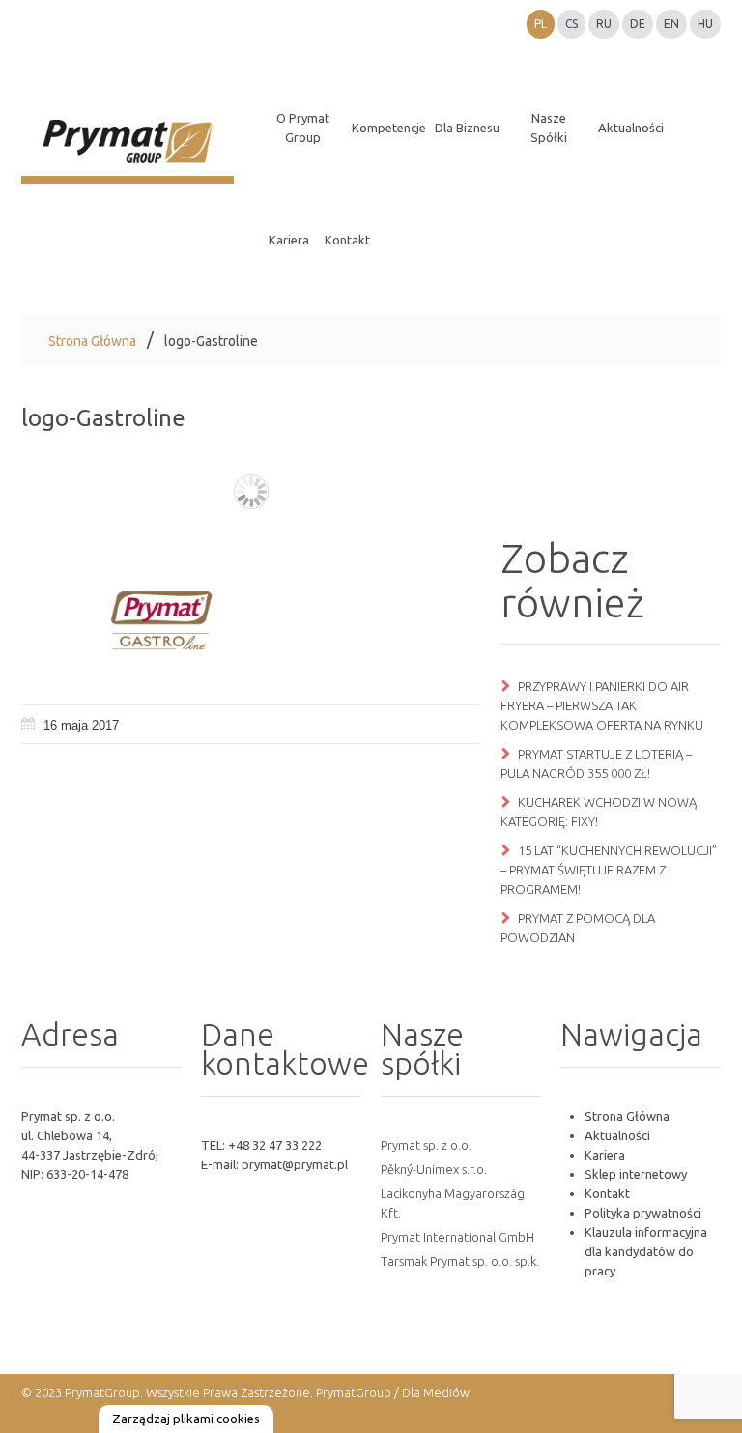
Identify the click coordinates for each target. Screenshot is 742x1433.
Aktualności (617, 1135)
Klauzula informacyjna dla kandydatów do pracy (646, 1251)
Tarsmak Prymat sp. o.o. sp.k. (460, 1261)
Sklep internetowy (636, 1174)
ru (604, 23)
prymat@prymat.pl (295, 1164)
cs (571, 23)
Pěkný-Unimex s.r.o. (434, 1169)
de (637, 23)
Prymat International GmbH (457, 1237)
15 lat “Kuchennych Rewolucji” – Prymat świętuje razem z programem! (608, 870)
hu (705, 23)
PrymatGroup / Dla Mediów (391, 1392)
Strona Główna (92, 341)
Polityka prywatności (643, 1212)
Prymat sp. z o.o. (426, 1145)
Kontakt (607, 1193)
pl (540, 23)
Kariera (605, 1154)
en (671, 23)
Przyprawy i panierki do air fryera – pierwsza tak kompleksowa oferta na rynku (601, 705)
